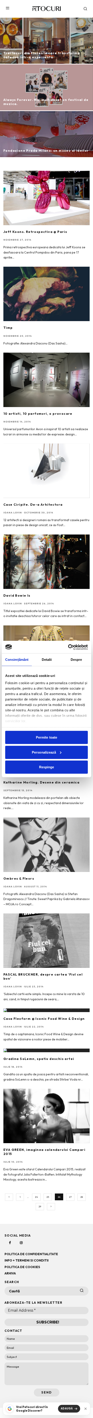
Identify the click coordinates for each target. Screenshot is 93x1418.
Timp (8, 328)
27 (70, 1197)
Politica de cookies (22, 1267)
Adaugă (67, 1408)
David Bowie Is (16, 595)
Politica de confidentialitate (31, 1254)
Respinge (46, 767)
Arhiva (10, 1273)
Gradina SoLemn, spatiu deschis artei (38, 1059)
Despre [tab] (76, 659)
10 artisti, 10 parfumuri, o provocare (37, 414)
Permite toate (46, 737)
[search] (81, 1291)
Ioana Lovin (12, 512)
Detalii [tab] (47, 659)
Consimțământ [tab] (16, 659)
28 (81, 1197)
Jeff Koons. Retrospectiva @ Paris (35, 232)
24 (36, 1197)
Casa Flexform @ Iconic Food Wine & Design (44, 1019)
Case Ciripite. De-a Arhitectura (33, 505)
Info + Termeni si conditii (27, 1260)
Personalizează (44, 752)
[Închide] (85, 1409)
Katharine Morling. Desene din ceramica (41, 782)
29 (40, 1206)
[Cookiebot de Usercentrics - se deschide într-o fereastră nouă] (68, 647)
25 (47, 1197)
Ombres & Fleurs (18, 878)
